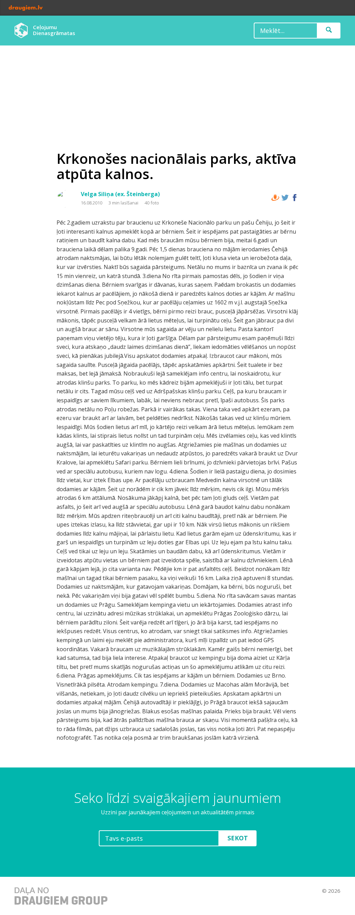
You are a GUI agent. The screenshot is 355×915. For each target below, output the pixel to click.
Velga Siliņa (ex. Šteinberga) (120, 194)
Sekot (237, 838)
